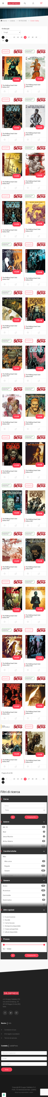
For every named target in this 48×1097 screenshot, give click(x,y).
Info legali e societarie (11, 1034)
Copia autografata (11, 929)
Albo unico (24, 861)
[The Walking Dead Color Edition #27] (12, 310)
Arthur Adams (23, 841)
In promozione (10, 917)
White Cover (24, 875)
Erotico (23, 905)
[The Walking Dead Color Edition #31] (12, 600)
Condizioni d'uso (10, 1030)
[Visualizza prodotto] (15, 91)
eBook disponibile (11, 932)
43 (14, 37)
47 (29, 37)
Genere (6, 880)
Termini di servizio (10, 1038)
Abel (23, 832)
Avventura (23, 891)
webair (31, 1092)
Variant (24, 871)
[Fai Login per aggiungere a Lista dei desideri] (4, 91)
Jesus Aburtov (23, 836)
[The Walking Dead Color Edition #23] (12, 117)
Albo (4, 856)
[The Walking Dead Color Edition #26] (12, 262)
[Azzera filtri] (13, 817)
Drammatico (23, 900)
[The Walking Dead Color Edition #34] (35, 744)
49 (36, 37)
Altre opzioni (8, 910)
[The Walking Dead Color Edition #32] (12, 648)
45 (21, 37)
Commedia (23, 895)
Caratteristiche (9, 851)
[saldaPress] (14, 3)
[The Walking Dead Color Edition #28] (35, 359)
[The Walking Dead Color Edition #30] (35, 503)
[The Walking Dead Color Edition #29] (12, 455)
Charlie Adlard (23, 846)
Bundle (7, 920)
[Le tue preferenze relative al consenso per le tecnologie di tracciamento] (4, 1095)
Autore (6, 822)
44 (18, 37)
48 (32, 37)
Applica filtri (32, 817)
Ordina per (5, 29)
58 (3, 40)
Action (23, 886)
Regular (24, 866)
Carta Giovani (10, 923)
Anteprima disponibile (13, 926)
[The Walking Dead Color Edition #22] (12, 69)
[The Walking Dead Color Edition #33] (12, 696)
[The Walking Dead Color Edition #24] (12, 166)
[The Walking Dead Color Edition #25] (12, 214)
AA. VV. (23, 827)
